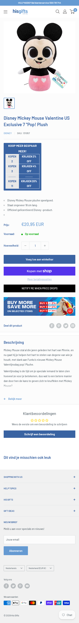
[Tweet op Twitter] (65, 325)
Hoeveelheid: (11, 245)
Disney (8, 133)
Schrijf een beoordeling (39, 434)
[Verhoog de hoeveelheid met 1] (45, 246)
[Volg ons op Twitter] (13, 586)
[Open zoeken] (58, 12)
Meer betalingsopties (39, 279)
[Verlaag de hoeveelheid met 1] (25, 246)
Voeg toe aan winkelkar (39, 259)
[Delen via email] (72, 325)
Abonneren (15, 550)
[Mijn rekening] (65, 12)
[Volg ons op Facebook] (6, 586)
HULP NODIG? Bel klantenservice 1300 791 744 (39, 2)
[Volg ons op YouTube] (27, 586)
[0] (72, 11)
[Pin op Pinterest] (58, 325)
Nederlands (11, 568)
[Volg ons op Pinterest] (20, 586)
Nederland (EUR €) (37, 568)
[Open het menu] (5, 11)
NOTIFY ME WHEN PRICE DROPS (40, 288)
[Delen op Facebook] (51, 325)
